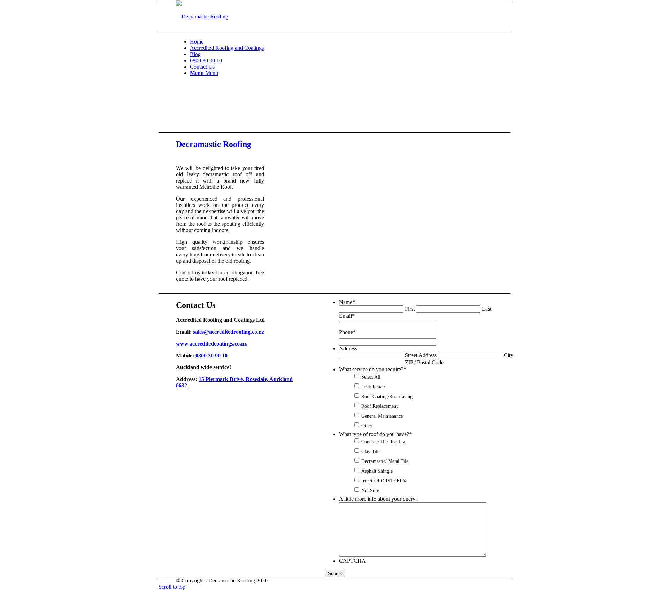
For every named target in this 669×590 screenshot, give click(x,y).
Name (347, 302)
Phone (347, 332)
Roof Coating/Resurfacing (387, 396)
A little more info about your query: (378, 499)
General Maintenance (382, 416)
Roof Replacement (379, 406)
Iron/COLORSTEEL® (384, 480)
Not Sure (370, 490)
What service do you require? (372, 369)
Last (486, 309)
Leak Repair (373, 386)
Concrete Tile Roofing (383, 441)
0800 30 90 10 (211, 355)
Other (366, 425)
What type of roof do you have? (375, 434)
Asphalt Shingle (377, 471)
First (410, 309)
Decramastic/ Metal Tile (384, 461)
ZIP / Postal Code (424, 362)
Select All (370, 377)
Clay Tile (370, 451)
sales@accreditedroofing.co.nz (228, 332)
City (508, 355)
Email (347, 316)
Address (348, 348)
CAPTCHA (352, 561)
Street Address (421, 355)
